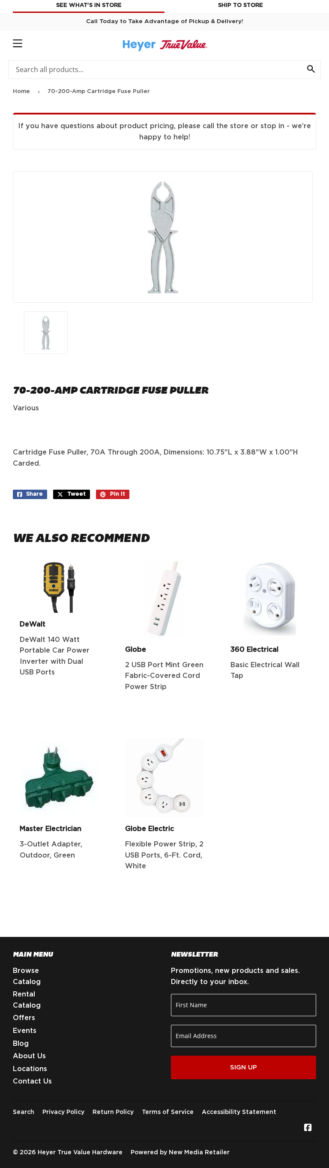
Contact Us (32, 1081)
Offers (24, 1017)
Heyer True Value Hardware (80, 1153)
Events (24, 1030)
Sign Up (243, 1067)
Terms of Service (168, 1112)
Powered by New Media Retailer (180, 1153)
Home (21, 91)
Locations (30, 1069)
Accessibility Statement (239, 1112)
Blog (21, 1043)
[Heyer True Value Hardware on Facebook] (308, 1128)
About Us (29, 1056)
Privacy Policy (63, 1112)
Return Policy (113, 1112)
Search (23, 1112)
